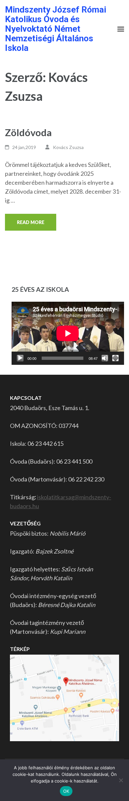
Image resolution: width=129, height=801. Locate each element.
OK (66, 791)
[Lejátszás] (20, 358)
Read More (30, 222)
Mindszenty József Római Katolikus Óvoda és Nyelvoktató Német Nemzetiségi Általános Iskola (55, 29)
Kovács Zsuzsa (68, 147)
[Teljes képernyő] (115, 358)
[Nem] (120, 780)
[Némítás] (105, 358)
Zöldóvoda (28, 132)
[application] (68, 333)
